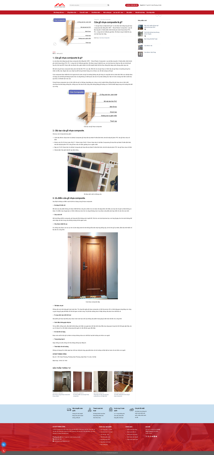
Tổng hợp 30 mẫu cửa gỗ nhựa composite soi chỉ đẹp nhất (101, 395)
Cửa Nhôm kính (95, 12)
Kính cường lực (107, 12)
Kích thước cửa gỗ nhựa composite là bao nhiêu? (61, 395)
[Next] (132, 386)
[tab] (54, 53)
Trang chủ (96, 19)
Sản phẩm (129, 12)
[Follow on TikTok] (150, 436)
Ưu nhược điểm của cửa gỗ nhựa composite (81, 395)
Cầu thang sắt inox (59, 12)
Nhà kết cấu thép (140, 12)
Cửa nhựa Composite (105, 19)
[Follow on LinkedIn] (154, 436)
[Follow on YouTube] (156, 436)
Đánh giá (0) (60, 53)
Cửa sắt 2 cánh (84, 12)
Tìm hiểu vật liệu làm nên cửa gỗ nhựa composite (122, 395)
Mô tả (54, 53)
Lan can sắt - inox (118, 12)
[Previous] (52, 386)
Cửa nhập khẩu (150, 12)
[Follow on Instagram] (148, 436)
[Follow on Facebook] (146, 436)
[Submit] (108, 5)
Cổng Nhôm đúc (71, 12)
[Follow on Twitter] (152, 436)
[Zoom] (54, 44)
